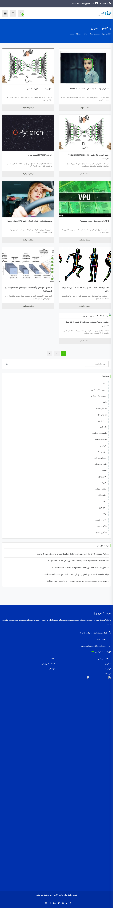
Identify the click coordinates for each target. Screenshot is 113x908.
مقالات (104, 501)
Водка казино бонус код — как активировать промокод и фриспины (78, 560)
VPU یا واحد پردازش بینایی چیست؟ (94, 221)
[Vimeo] (59, 903)
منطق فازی (103, 507)
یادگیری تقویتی (101, 520)
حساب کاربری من (48, 663)
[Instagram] (63, 903)
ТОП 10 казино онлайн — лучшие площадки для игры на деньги (80, 567)
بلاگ (53, 658)
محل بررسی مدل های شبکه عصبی (39, 88)
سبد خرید (51, 668)
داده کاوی (103, 427)
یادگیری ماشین (101, 532)
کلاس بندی (102, 476)
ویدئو (105, 513)
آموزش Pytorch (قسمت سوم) (40, 155)
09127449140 (104, 3)
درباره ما (108, 668)
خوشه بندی (102, 420)
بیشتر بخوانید (84, 107)
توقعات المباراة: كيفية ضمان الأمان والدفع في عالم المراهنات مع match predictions (76, 574)
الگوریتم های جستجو (99, 396)
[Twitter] (67, 903)
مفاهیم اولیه (102, 495)
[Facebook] (70, 903)
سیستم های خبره (100, 458)
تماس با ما (107, 663)
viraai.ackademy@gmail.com (83, 3)
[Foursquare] (50, 903)
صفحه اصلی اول (104, 658)
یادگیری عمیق (102, 526)
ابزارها (104, 383)
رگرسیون (103, 445)
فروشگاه (108, 673)
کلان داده (103, 482)
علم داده (104, 470)
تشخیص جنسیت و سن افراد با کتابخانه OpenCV (89, 88)
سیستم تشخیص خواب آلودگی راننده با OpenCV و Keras (29, 221)
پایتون (104, 402)
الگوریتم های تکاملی (99, 389)
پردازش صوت (102, 414)
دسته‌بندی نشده (101, 439)
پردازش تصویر (101, 408)
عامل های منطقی (100, 464)
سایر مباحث (102, 451)
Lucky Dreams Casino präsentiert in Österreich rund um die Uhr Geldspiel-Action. (73, 554)
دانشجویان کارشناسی (99, 433)
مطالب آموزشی (101, 489)
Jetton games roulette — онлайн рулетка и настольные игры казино (78, 581)
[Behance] (54, 903)
